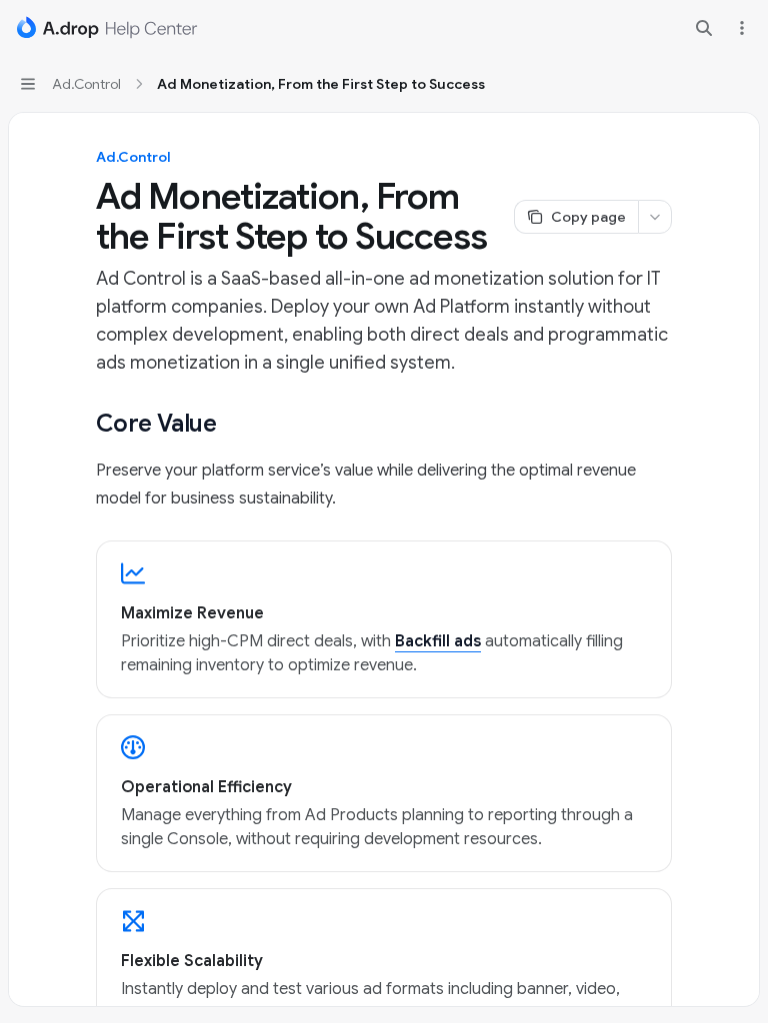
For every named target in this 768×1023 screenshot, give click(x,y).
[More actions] (742, 28)
